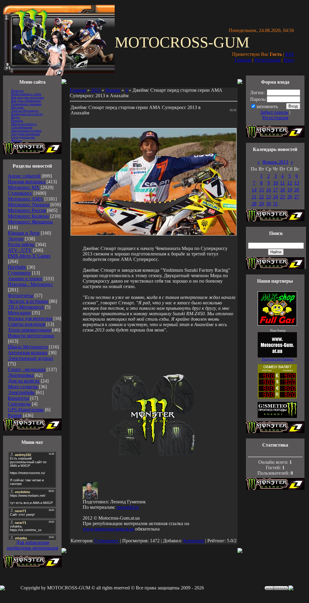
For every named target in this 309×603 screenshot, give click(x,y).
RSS (289, 54)
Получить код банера (278, 359)
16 (268, 189)
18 (282, 189)
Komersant (193, 540)
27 (296, 196)
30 (268, 203)
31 (275, 203)
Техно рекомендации (29, 329)
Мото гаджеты (23, 386)
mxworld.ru (127, 507)
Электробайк (21, 392)
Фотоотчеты (20, 295)
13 (296, 182)
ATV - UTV (20, 250)
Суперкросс (20, 193)
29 (261, 203)
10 (275, 182)
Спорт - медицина (26, 369)
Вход (289, 60)
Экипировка (20, 375)
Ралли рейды (21, 244)
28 (254, 203)
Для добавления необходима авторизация (32, 545)
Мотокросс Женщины (30, 221)
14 (254, 189)
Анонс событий (24, 175)
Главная (243, 60)
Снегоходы (19, 403)
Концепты (18, 398)
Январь (112, 90)
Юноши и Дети (24, 233)
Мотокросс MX (24, 187)
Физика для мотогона (30, 318)
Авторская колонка (27, 352)
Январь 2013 (275, 162)
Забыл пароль (274, 112)
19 (289, 189)
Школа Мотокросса (28, 346)
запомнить (267, 106)
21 (254, 196)
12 (289, 182)
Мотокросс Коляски (28, 216)
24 (275, 196)
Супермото (19, 272)
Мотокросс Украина (28, 204)
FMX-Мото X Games (29, 255)
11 (282, 182)
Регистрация (267, 60)
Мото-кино (19, 312)
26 (289, 196)
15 (261, 189)
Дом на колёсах (24, 380)
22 (261, 196)
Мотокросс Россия (27, 210)
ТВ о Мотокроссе (26, 307)
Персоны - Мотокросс (30, 284)
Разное (15, 415)
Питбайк (17, 267)
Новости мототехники (31, 335)
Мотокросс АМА (25, 198)
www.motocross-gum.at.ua (108, 528)
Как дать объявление (26, 100)
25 (282, 196)
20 (296, 189)
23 (268, 196)
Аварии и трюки (25, 278)
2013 (95, 90)
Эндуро (16, 238)
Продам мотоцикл (26, 181)
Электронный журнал (30, 358)
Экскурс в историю (28, 301)
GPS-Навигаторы (26, 409)
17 (275, 189)
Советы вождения (26, 324)
